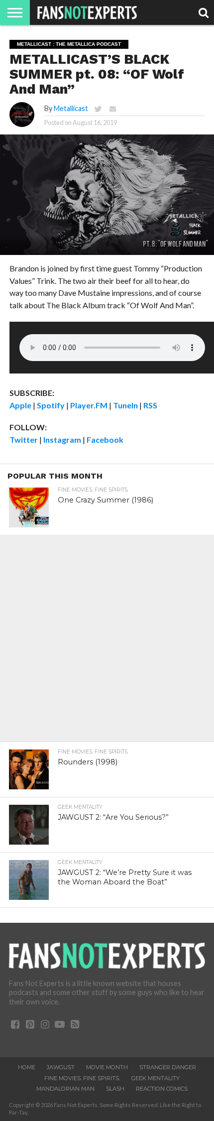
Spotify (51, 405)
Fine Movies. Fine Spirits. (82, 1078)
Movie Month (107, 1067)
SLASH (115, 1088)
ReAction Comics (162, 1088)
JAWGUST (61, 1067)
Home (26, 1067)
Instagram (62, 439)
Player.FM (88, 405)
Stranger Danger (167, 1067)
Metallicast (71, 108)
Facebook (105, 439)
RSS (150, 405)
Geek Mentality (155, 1078)
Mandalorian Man (65, 1088)
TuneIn (125, 405)
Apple (20, 405)
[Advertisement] (107, 642)
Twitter (23, 439)
